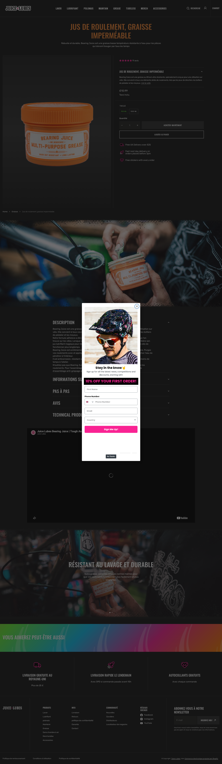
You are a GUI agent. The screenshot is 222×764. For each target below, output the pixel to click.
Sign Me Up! (111, 429)
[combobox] (89, 402)
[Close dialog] (137, 306)
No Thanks (111, 456)
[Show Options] (135, 420)
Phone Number (92, 396)
